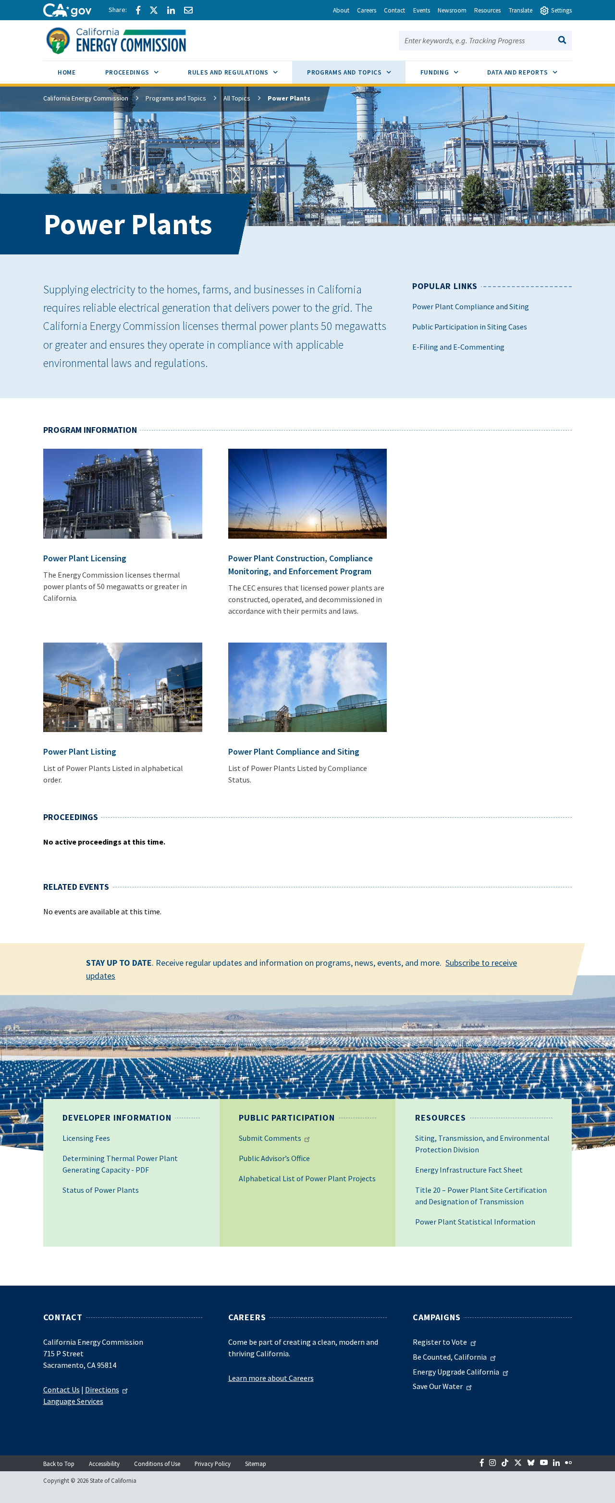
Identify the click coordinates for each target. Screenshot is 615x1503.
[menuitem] (67, 74)
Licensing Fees (86, 1138)
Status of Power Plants (100, 1190)
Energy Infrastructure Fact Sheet (469, 1170)
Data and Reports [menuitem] (529, 72)
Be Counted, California (450, 1357)
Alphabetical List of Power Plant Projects (307, 1178)
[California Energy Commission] (128, 39)
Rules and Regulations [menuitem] (240, 72)
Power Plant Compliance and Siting (470, 306)
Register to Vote (440, 1342)
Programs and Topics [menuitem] (356, 72)
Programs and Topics (176, 98)
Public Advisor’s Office (274, 1158)
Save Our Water (438, 1386)
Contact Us (61, 1389)
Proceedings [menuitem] (139, 72)
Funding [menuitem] (446, 72)
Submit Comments (270, 1138)
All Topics (236, 98)
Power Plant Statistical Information (475, 1221)
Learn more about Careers (271, 1378)
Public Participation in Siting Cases (469, 326)
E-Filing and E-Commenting (458, 347)
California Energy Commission (85, 98)
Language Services (73, 1401)
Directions (102, 1389)
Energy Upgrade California (456, 1372)
